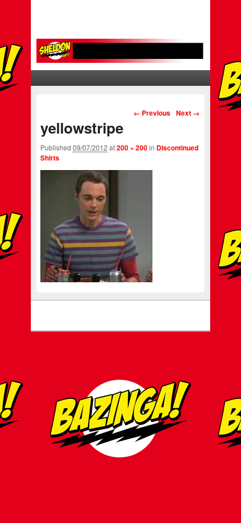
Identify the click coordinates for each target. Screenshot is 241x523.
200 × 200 (132, 148)
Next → (188, 113)
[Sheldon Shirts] (120, 51)
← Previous (151, 113)
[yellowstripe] (96, 279)
